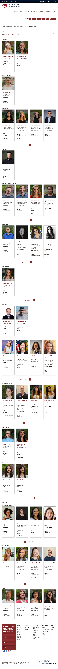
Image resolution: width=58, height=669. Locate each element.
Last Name (5, 637)
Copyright (4, 660)
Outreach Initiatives (19, 632)
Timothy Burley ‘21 (8, 605)
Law (54, 33)
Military (4, 34)
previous (19, 144)
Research (27, 11)
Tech (18, 34)
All (29, 18)
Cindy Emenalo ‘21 (49, 400)
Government (41, 33)
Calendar (42, 11)
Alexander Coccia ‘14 (49, 562)
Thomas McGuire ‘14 (8, 241)
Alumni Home (52, 18)
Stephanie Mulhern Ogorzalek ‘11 (49, 356)
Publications (35, 630)
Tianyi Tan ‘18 (6, 479)
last (42, 144)
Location (34, 18)
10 (38, 219)
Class (47, 18)
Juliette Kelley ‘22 (21, 125)
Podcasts (52, 631)
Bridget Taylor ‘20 (7, 283)
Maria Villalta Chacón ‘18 (47, 605)
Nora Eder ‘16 (20, 605)
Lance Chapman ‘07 (22, 400)
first (15, 144)
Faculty (34, 632)
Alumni (26, 629)
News (52, 629)
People (20, 11)
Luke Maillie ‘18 (7, 200)
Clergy (16, 33)
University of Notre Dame (13, 660)
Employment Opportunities (19, 637)
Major (43, 18)
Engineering (32, 33)
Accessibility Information (6, 664)
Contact (18, 629)
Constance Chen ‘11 (8, 92)
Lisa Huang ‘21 (34, 605)
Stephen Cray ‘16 (7, 321)
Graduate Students (35, 635)
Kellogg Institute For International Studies (9, 662)
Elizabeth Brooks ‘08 (8, 400)
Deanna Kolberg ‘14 (49, 522)
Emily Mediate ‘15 (35, 356)
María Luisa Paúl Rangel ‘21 (21, 445)
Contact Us (22, 663)
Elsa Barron (6, 562)
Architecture (8, 33)
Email (4, 642)
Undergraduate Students (36, 638)
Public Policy (14, 34)
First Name (5, 633)
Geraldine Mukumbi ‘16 (49, 200)
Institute (19, 627)
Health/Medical (46, 33)
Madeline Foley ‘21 (21, 56)
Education (28, 33)
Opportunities (34, 11)
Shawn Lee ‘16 (47, 125)
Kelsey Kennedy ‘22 (35, 125)
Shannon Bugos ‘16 (21, 562)
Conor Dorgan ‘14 (21, 321)
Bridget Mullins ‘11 (21, 241)
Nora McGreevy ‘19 (8, 444)
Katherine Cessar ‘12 (36, 562)
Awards (18, 634)
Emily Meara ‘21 (35, 200)
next (39, 144)
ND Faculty (43, 627)
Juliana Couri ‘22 (35, 400)
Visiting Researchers (45, 629)
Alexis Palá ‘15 (48, 241)
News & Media (48, 11)
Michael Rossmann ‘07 (8, 166)
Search (54, 12)
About (15, 11)
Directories (27, 627)
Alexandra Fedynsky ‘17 (22, 522)
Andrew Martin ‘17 (21, 200)
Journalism (51, 33)
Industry (39, 18)
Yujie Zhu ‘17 (20, 479)
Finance (36, 33)
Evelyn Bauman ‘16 (8, 56)
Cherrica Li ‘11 (20, 356)
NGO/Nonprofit (8, 34)
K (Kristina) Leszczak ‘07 (6, 356)
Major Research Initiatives (36, 628)
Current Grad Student (22, 33)
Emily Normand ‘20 (35, 241)
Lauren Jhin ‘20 (34, 522)
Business (13, 33)
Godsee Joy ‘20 (6, 125)
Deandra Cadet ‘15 (7, 522)
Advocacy (4, 33)
